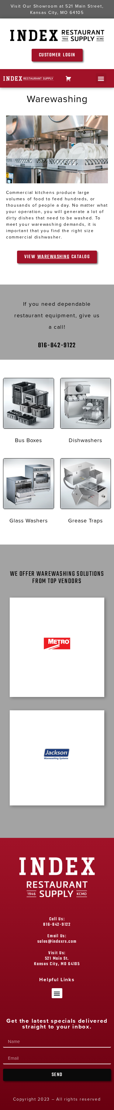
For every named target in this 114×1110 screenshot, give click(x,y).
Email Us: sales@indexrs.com (57, 939)
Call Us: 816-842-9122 (57, 922)
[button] (101, 78)
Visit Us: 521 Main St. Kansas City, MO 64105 (57, 959)
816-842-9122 (57, 345)
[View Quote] (68, 78)
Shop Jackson (57, 786)
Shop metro (57, 673)
